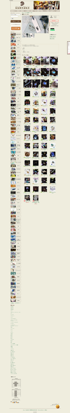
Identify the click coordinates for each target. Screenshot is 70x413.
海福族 (12, 346)
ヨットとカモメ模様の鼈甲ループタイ (44, 123)
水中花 (12, 133)
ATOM (17, 402)
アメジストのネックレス (45, 184)
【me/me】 (12, 281)
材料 (11, 342)
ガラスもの (12, 339)
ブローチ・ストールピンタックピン (14, 320)
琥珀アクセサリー (13, 66)
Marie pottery (12, 271)
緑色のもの (12, 354)
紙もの (12, 335)
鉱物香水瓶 (12, 79)
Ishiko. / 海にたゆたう (14, 143)
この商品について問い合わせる (54, 22)
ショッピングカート (55, 11)
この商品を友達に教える (54, 23)
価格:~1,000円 (52, 38)
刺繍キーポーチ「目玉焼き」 (36, 132)
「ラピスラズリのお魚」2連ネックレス (28, 201)
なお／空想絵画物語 (13, 241)
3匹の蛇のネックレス (28, 166)
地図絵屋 (12, 224)
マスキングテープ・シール (14, 106)
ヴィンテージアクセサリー (14, 59)
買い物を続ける (55, 24)
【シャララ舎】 (13, 207)
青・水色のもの (13, 351)
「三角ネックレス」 (36, 192)
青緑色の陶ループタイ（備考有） (45, 149)
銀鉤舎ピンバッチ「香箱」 (36, 166)
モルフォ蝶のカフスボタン (37, 77)
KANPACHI (12, 170)
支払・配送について (25, 11)
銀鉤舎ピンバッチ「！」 (28, 97)
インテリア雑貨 (13, 89)
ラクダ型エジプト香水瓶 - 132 (28, 115)
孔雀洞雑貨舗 (12, 180)
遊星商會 (12, 285)
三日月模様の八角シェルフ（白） (28, 140)
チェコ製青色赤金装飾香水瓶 (29, 66)
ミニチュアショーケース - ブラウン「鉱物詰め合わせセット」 (27, 124)
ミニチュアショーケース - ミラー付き (36, 114)
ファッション (12, 328)
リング (12, 317)
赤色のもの (12, 350)
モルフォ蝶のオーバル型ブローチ (55, 77)
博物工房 (12, 251)
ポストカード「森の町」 (45, 132)
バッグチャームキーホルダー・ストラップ (14, 325)
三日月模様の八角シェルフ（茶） (28, 158)
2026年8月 (12, 306)
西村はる (12, 261)
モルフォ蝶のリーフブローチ (46, 88)
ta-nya (11, 217)
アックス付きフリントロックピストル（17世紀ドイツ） (35, 158)
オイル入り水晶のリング (53, 184)
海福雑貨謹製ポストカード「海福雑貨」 (53, 97)
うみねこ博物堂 (13, 153)
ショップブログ (35, 11)
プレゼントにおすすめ (14, 373)
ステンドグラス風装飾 (14, 113)
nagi (11, 244)
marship (12, 268)
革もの (12, 340)
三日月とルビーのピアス (28, 106)
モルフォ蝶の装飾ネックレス (37, 89)
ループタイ (12, 323)
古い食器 (12, 42)
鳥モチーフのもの (13, 368)
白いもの (12, 361)
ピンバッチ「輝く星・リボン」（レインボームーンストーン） (27, 193)
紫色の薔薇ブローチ (45, 115)
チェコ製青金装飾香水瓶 (55, 89)
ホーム (15, 11)
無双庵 (12, 278)
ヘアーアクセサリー (13, 318)
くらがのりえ (12, 187)
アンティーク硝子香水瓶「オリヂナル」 (53, 175)
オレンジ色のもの (13, 358)
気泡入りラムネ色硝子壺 (28, 184)
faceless (12, 298)
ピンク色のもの (13, 357)
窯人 (11, 160)
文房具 (12, 103)
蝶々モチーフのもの (13, 369)
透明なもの (12, 366)
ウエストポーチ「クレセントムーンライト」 (35, 140)
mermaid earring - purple (28, 131)
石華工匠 (12, 214)
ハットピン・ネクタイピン (14, 322)
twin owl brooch (53, 166)
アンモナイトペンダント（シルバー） (45, 166)
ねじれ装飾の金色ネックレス (28, 175)
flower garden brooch (53, 131)
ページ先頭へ (58, 407)
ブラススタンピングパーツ (14, 130)
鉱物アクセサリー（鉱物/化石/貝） (15, 62)
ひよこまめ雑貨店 (27, 12)
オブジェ (12, 332)
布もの (12, 336)
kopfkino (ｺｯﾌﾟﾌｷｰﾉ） (13, 194)
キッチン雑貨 (12, 96)
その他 (12, 347)
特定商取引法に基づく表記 (54, 25)
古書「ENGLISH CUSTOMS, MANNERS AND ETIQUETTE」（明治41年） (35, 202)
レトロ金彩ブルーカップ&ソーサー (36, 149)
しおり (31, 12)
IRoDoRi (12, 150)
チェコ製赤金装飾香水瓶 (37, 66)
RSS (14, 402)
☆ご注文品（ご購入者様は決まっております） (16, 303)
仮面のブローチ (54, 123)
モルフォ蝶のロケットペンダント (46, 77)
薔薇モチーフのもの (13, 372)
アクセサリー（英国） (14, 76)
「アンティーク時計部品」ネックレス (45, 140)
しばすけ (12, 204)
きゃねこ (12, 177)
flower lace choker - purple (53, 192)
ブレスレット (12, 315)
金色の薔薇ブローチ (45, 106)
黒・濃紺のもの (13, 362)
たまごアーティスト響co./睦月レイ (15, 221)
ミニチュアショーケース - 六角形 (45, 97)
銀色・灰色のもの (13, 365)
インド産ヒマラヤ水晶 (45, 175)
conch (11, 197)
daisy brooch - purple (36, 96)
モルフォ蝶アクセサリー (14, 69)
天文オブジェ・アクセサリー (15, 86)
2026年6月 (12, 309)
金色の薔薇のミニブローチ (45, 158)
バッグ (12, 331)
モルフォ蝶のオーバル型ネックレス (28, 77)
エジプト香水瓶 (13, 123)
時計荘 (12, 234)
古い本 (12, 52)
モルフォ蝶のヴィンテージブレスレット (28, 89)
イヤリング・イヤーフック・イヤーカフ (15, 313)
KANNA (12, 167)
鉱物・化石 (12, 39)
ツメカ (12, 231)
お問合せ (45, 11)
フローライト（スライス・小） (36, 184)
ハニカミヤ (12, 258)
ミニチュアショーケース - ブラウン (53, 140)
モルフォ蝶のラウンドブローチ (55, 66)
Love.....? (12, 295)
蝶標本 (12, 116)
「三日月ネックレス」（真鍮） (53, 115)
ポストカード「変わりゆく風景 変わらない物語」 (52, 158)
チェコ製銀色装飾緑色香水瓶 (46, 66)
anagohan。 (12, 140)
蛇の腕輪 (36, 122)
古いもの (12, 49)
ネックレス (12, 314)
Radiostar (12, 288)
